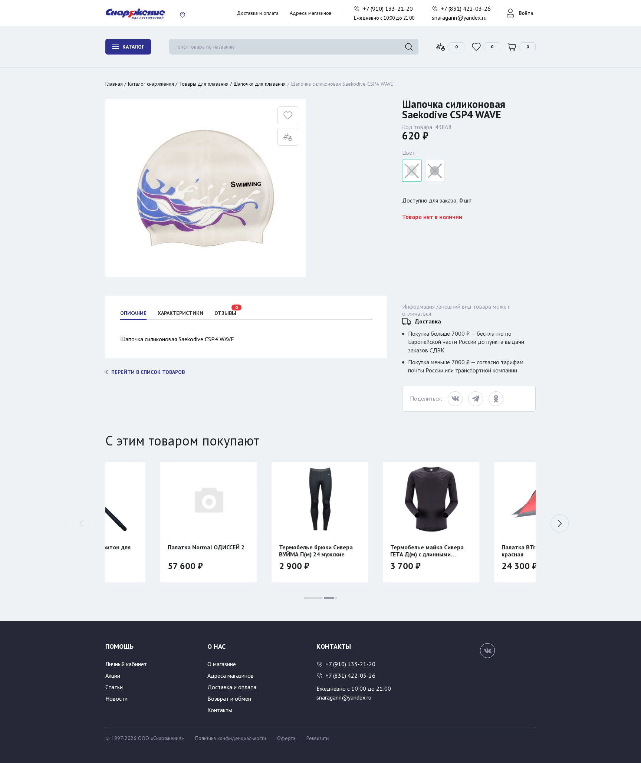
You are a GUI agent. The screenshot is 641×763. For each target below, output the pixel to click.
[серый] (411, 170)
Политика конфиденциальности (230, 738)
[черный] (434, 170)
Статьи (114, 687)
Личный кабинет (126, 664)
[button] (559, 523)
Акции (112, 675)
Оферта (286, 738)
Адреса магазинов (311, 13)
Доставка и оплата (258, 13)
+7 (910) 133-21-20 (388, 8)
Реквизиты (317, 738)
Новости (116, 698)
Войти (526, 13)
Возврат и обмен (229, 698)
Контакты (219, 710)
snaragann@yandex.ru (459, 17)
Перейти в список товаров (148, 372)
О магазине (221, 664)
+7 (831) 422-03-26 (466, 8)
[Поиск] (408, 47)
